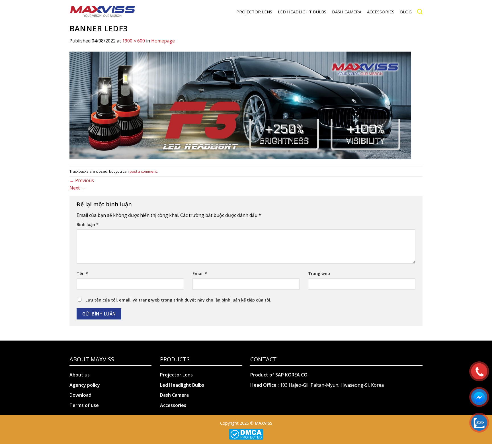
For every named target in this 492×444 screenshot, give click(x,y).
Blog (406, 12)
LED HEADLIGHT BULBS (302, 12)
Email (199, 273)
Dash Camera (174, 395)
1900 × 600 (133, 41)
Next (77, 188)
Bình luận (88, 224)
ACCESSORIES (380, 12)
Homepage (163, 41)
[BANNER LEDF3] (240, 105)
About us (79, 375)
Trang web (319, 273)
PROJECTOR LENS (254, 12)
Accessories (173, 405)
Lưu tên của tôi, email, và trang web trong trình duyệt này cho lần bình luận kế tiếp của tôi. (178, 300)
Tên (82, 273)
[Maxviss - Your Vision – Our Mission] (102, 11)
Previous (81, 180)
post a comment (143, 171)
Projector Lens (176, 375)
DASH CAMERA (346, 12)
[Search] (420, 11)
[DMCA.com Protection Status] (246, 433)
